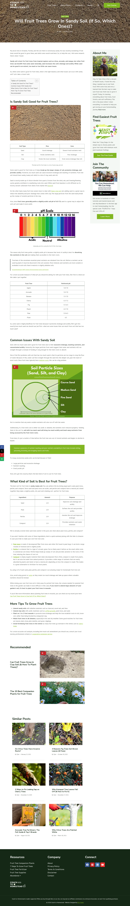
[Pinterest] (92, 865)
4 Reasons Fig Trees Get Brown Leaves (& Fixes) (65, 750)
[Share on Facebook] (2, 447)
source (50, 186)
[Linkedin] (97, 865)
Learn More (105, 216)
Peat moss (16, 544)
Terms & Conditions (56, 869)
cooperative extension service (42, 634)
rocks (30, 575)
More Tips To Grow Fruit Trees (21, 91)
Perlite (15, 549)
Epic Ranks (80, 902)
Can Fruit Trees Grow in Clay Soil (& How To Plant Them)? (23, 665)
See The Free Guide (105, 155)
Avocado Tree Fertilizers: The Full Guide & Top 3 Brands (27, 831)
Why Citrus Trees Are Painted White (64, 831)
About (50, 863)
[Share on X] (2, 451)
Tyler (60, 31)
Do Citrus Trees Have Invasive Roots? (27, 750)
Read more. (102, 110)
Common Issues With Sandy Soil (21, 86)
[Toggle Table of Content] (36, 80)
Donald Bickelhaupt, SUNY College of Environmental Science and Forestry (30, 269)
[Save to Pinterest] (2, 455)
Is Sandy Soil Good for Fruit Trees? (22, 83)
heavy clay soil (56, 191)
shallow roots (44, 360)
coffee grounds (50, 611)
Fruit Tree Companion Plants (22, 863)
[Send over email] (2, 459)
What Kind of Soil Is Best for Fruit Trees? (24, 88)
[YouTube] (102, 865)
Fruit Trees (65, 16)
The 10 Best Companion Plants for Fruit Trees (22, 692)
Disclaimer (52, 872)
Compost (16, 557)
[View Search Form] (98, 5)
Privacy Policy (53, 866)
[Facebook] (87, 865)
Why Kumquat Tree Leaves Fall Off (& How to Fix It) (65, 790)
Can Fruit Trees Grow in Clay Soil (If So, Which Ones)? (28, 596)
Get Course (111, 5)
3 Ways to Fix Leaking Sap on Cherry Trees (27, 790)
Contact (51, 875)
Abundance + (15, 875)
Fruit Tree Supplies (18, 872)
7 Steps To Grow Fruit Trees (21, 866)
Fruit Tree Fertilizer (18, 869)
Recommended (16, 93)
